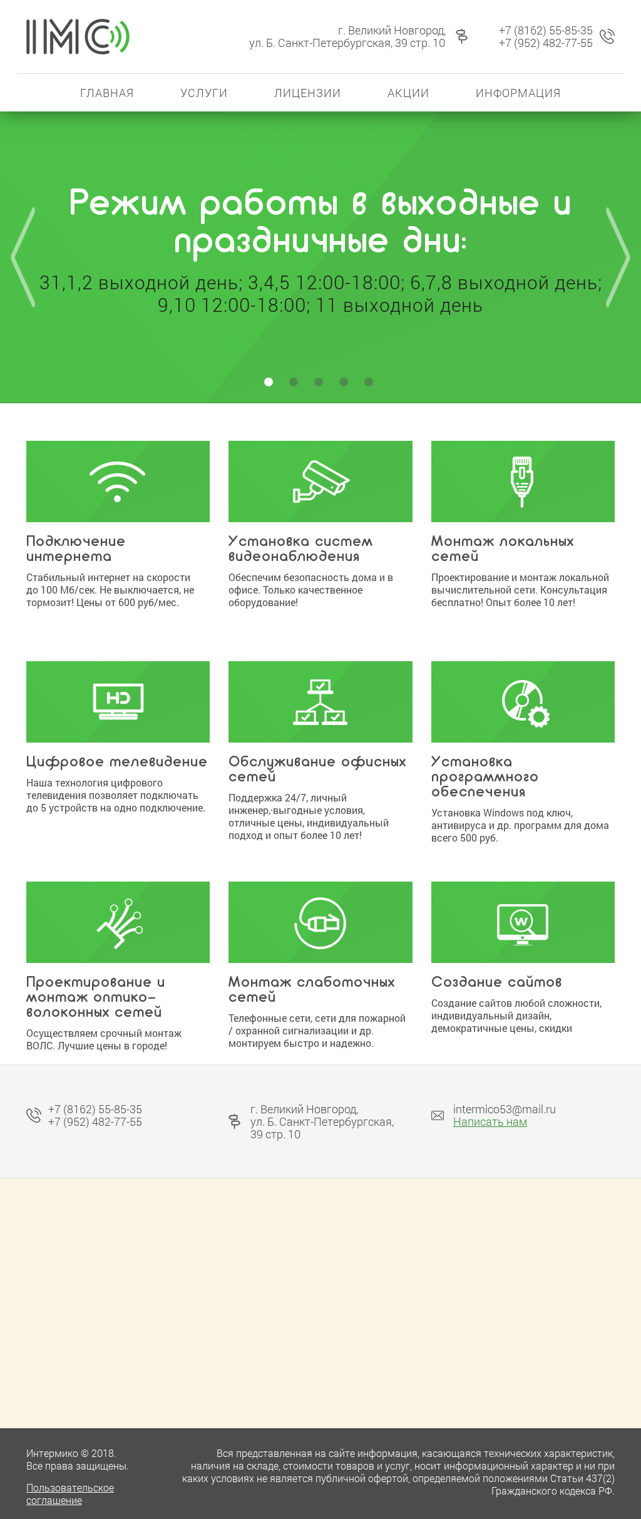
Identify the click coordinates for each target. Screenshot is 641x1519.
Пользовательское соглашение (70, 1493)
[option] (320, 251)
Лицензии (307, 92)
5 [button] (370, 384)
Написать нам (490, 1121)
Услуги (204, 92)
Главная (107, 92)
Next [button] (618, 257)
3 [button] (320, 384)
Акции (408, 92)
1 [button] (270, 384)
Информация (518, 92)
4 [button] (345, 384)
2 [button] (295, 384)
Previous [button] (23, 257)
